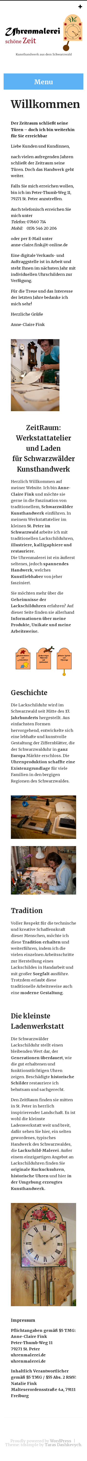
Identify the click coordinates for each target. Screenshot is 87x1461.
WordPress (60, 1440)
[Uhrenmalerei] (43, 54)
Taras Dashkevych (63, 1444)
